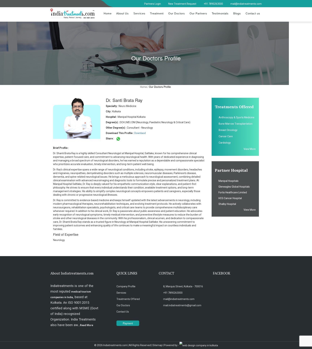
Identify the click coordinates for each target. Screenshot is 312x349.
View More (250, 149)
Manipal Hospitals (228, 180)
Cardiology (225, 142)
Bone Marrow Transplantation (236, 123)
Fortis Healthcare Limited (232, 192)
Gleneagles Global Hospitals (233, 186)
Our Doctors (176, 13)
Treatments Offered (128, 299)
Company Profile (125, 286)
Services (139, 13)
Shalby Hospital (226, 204)
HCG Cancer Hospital (229, 198)
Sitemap (157, 345)
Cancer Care (226, 136)
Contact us (253, 13)
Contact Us (122, 311)
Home (108, 13)
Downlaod (140, 133)
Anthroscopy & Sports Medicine (236, 117)
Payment (128, 323)
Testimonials (220, 13)
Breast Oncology (228, 130)
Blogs (237, 13)
